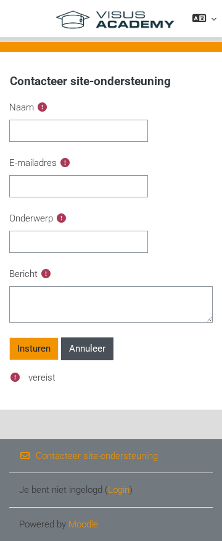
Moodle (83, 524)
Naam (21, 107)
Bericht (23, 273)
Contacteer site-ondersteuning (97, 455)
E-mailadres (33, 162)
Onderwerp (31, 218)
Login (119, 489)
